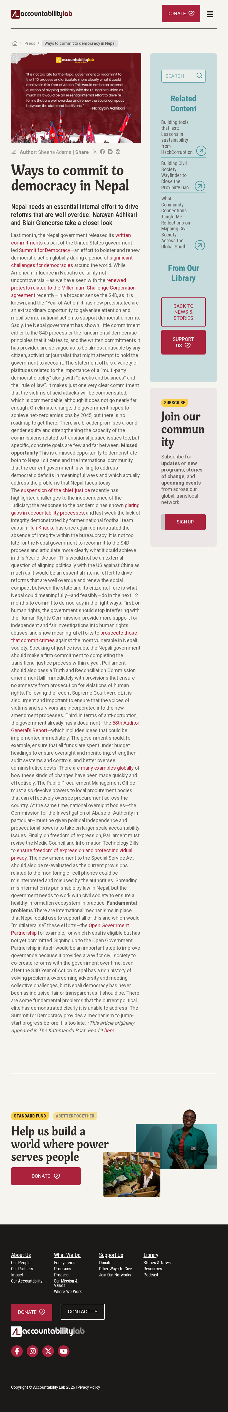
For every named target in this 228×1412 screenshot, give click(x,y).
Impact (17, 1275)
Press (29, 43)
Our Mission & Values (66, 1283)
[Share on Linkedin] (110, 151)
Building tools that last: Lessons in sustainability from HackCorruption (177, 137)
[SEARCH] (199, 76)
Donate (105, 1263)
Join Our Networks (115, 1275)
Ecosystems (64, 1263)
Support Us (111, 1255)
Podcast (150, 1275)
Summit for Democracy (44, 250)
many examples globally (107, 768)
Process (61, 1275)
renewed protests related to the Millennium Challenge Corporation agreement (73, 287)
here (109, 1030)
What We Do (67, 1255)
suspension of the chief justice (55, 490)
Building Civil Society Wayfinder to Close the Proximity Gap (175, 175)
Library (150, 1255)
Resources (152, 1269)
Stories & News (157, 1263)
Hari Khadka (41, 528)
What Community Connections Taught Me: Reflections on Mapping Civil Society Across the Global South (175, 223)
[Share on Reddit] (117, 151)
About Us (21, 1255)
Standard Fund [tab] (30, 1116)
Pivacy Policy (89, 1387)
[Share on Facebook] (102, 151)
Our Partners (22, 1269)
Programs (62, 1269)
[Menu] (210, 14)
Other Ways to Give (115, 1269)
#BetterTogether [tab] (75, 1116)
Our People (21, 1263)
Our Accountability (27, 1281)
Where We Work (68, 1291)
